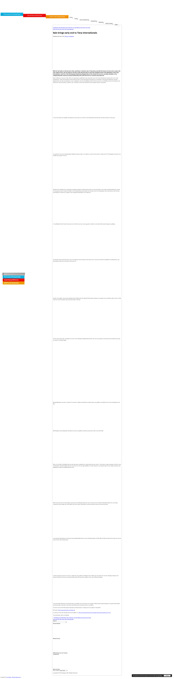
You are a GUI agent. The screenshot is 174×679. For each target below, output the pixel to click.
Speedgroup (94, 21)
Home (70, 17)
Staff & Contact (109, 23)
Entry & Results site (84, 20)
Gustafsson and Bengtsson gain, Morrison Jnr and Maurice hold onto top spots (71, 27)
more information (159, 675)
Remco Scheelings (69, 36)
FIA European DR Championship (11, 14)
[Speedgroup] (14, 274)
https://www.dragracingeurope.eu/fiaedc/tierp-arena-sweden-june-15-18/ (94, 612)
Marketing (101, 22)
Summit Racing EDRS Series (34, 15)
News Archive (56, 670)
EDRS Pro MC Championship (57, 17)
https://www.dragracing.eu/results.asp (66, 610)
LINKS (116, 24)
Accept (167, 675)
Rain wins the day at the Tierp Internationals (63, 29)
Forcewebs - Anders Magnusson (13, 677)
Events (76, 18)
